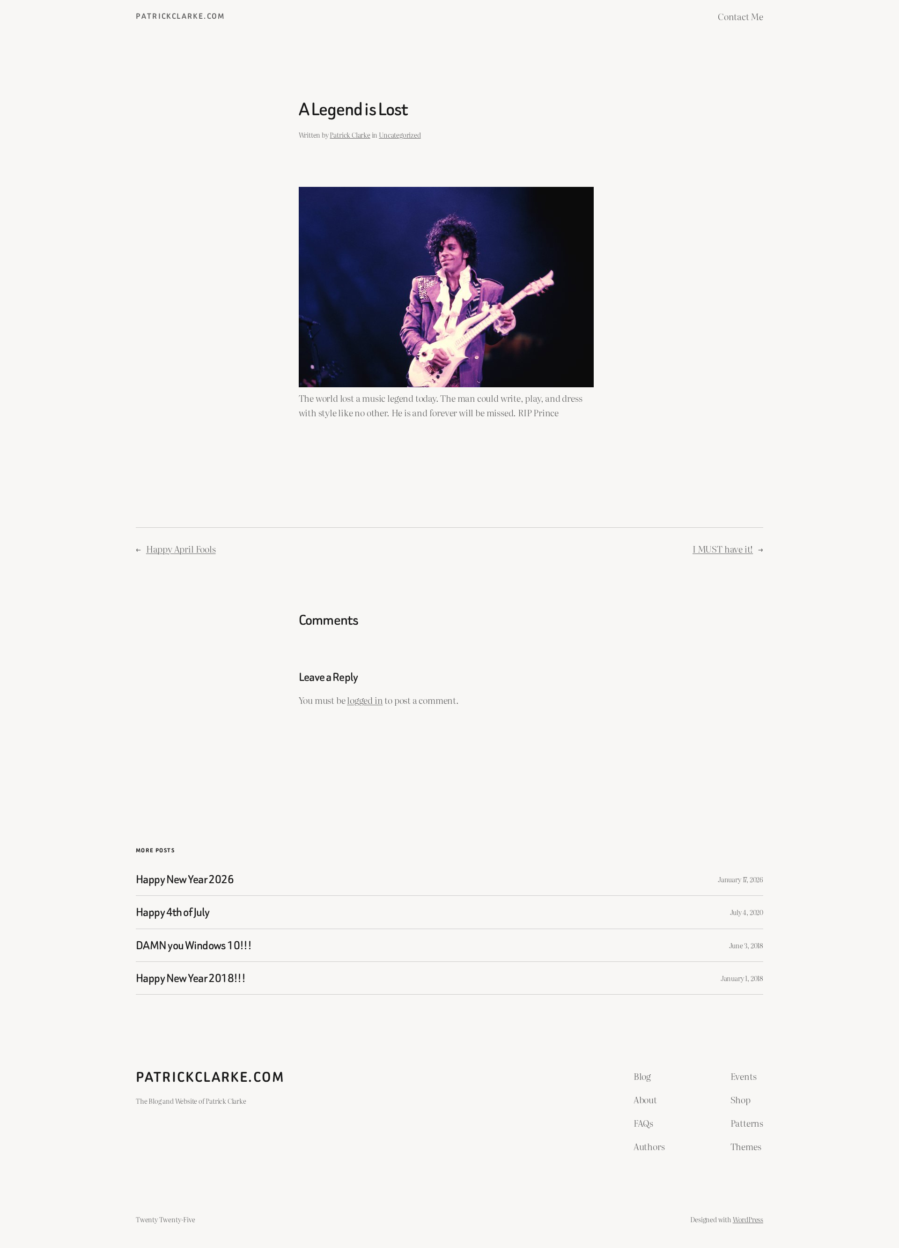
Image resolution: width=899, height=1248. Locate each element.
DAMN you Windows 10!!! (193, 945)
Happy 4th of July (172, 912)
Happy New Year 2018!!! (190, 978)
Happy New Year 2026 (185, 879)
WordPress (748, 1219)
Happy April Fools (181, 548)
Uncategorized (400, 135)
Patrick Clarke (350, 135)
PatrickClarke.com (180, 16)
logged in (365, 700)
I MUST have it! (723, 548)
